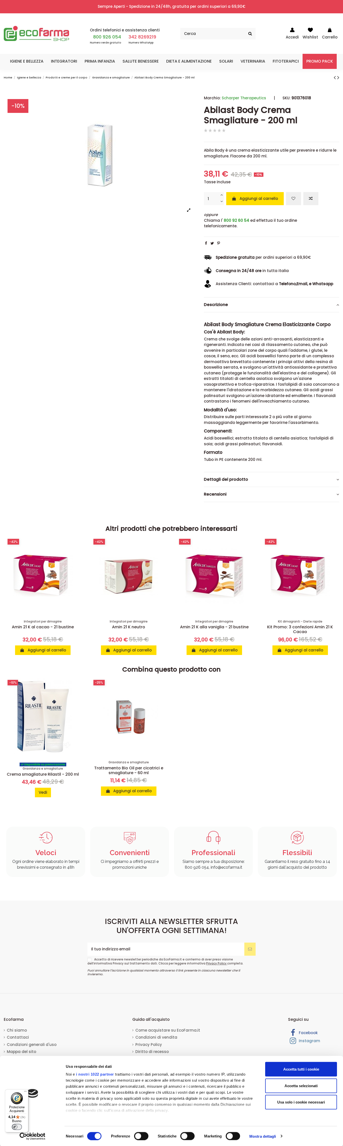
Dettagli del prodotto (226, 479)
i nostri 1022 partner (95, 1074)
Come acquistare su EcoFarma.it (167, 1030)
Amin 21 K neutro (128, 627)
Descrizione (216, 304)
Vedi (43, 792)
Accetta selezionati (301, 1085)
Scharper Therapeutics (244, 98)
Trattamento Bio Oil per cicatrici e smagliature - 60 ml (128, 770)
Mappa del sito (21, 1051)
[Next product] (338, 77)
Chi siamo (17, 1030)
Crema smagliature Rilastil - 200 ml (43, 774)
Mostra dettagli (262, 1136)
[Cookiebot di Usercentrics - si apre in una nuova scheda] (32, 1136)
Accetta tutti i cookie (301, 1069)
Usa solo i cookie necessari (301, 1102)
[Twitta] (212, 243)
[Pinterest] (218, 243)
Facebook (308, 1032)
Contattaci (18, 1037)
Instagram (309, 1040)
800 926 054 (107, 37)
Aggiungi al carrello (259, 198)
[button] (26, 61)
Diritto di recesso (152, 1051)
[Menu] (25, 1092)
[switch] (141, 1136)
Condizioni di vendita (156, 1037)
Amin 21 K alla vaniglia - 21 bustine (214, 627)
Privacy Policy (216, 963)
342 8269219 (142, 37)
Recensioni (215, 494)
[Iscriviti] (250, 949)
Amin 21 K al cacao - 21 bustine (43, 627)
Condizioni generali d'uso (31, 1044)
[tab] (271, 305)
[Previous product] (335, 77)
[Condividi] (206, 243)
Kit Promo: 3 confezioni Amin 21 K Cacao (300, 629)
